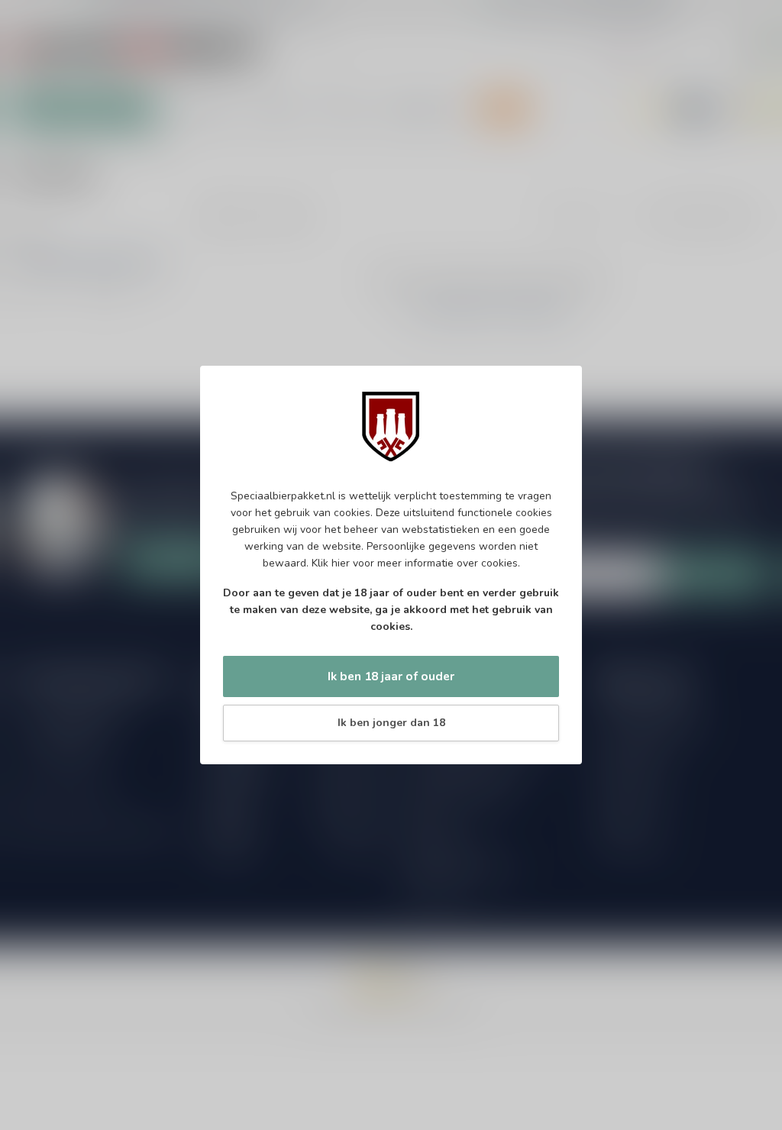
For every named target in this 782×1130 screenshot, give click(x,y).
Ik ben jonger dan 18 (391, 722)
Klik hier (331, 563)
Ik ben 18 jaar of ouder (391, 676)
